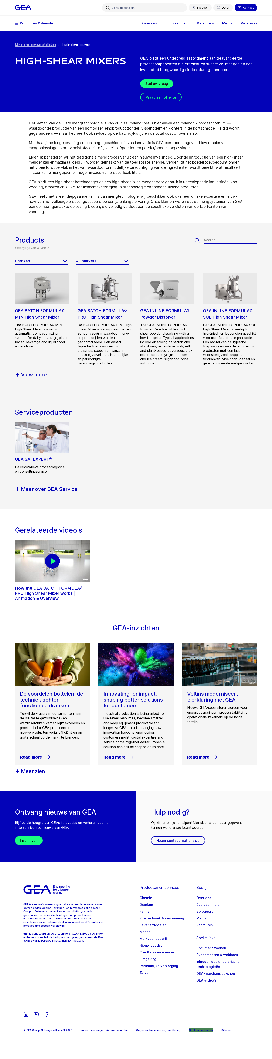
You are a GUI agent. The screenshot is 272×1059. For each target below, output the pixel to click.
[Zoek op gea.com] (107, 7)
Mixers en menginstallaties (35, 44)
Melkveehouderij (153, 938)
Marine (145, 932)
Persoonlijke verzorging (159, 966)
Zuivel (144, 972)
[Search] (199, 240)
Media (201, 918)
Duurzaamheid (208, 904)
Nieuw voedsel (151, 945)
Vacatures (204, 925)
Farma (145, 911)
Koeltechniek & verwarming (162, 918)
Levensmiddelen (153, 925)
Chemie (146, 898)
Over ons (203, 898)
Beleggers (204, 911)
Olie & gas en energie (157, 952)
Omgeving (148, 959)
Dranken (146, 904)
